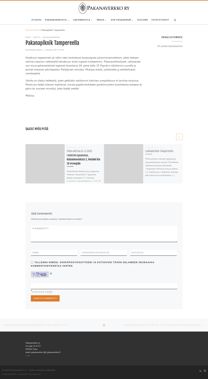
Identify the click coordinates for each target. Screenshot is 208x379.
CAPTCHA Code (42, 292)
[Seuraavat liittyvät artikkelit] (179, 137)
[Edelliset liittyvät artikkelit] (172, 137)
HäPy (36, 29)
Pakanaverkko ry (18, 370)
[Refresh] (51, 273)
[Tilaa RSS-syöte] (200, 371)
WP (14, 374)
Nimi (35, 252)
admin (39, 50)
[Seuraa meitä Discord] (205, 371)
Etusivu (28, 29)
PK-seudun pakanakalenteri (170, 45)
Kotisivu (137, 252)
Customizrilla (35, 374)
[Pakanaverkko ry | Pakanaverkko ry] (104, 8)
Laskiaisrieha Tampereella (159, 151)
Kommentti (40, 228)
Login (27, 355)
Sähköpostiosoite (96, 252)
